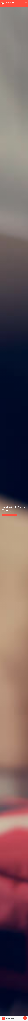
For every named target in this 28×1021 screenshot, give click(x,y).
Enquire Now (13, 515)
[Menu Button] (26, 3)
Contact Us (5, 515)
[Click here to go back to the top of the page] (25, 1018)
